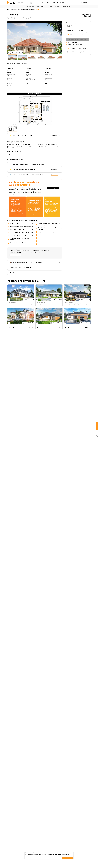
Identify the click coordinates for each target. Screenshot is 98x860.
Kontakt (62, 2)
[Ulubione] (89, 2)
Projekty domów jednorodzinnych (28, 9)
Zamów (83, 34)
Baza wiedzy (55, 2)
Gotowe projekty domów (15, 9)
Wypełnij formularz (15, 255)
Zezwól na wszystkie (67, 857)
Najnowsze (49, 6)
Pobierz (70, 34)
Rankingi (48, 2)
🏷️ (67, 6)
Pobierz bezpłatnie (54, 135)
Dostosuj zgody (31, 857)
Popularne (57, 6)
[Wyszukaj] (31, 3)
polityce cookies (60, 855)
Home (8, 9)
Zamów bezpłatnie (54, 169)
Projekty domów (30, 6)
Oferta (43, 2)
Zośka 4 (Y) (37, 9)
